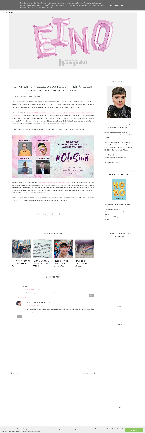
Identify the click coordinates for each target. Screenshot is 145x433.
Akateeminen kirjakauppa (112, 217)
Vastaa (91, 295)
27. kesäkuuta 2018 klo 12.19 (29, 289)
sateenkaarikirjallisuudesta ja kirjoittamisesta (54, 183)
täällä (55, 104)
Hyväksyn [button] (134, 430)
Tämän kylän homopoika (37, 302)
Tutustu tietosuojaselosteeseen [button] (30, 431)
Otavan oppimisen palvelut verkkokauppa (116, 212)
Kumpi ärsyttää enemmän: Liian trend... (41, 263)
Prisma (106, 214)
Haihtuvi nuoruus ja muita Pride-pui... (21, 263)
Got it (123, 5)
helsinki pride (53, 82)
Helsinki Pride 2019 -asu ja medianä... (61, 263)
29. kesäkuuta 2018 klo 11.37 (34, 305)
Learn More (114, 5)
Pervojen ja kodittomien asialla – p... (81, 263)
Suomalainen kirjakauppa (112, 209)
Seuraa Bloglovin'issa (111, 162)
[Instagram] (12, 13)
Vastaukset (22, 297)
